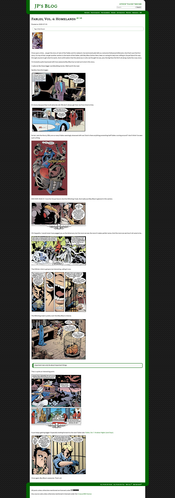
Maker (113, 13)
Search (139, 7)
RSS (141, 13)
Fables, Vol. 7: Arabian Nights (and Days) (99, 432)
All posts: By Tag (119, 485)
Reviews (87, 13)
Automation (121, 13)
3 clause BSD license (85, 494)
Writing (128, 13)
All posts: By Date (106, 485)
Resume (138, 4)
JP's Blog (46, 6)
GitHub (122, 4)
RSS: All (128, 485)
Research (135, 13)
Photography (95, 13)
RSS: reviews (137, 485)
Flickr (130, 4)
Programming (105, 13)
